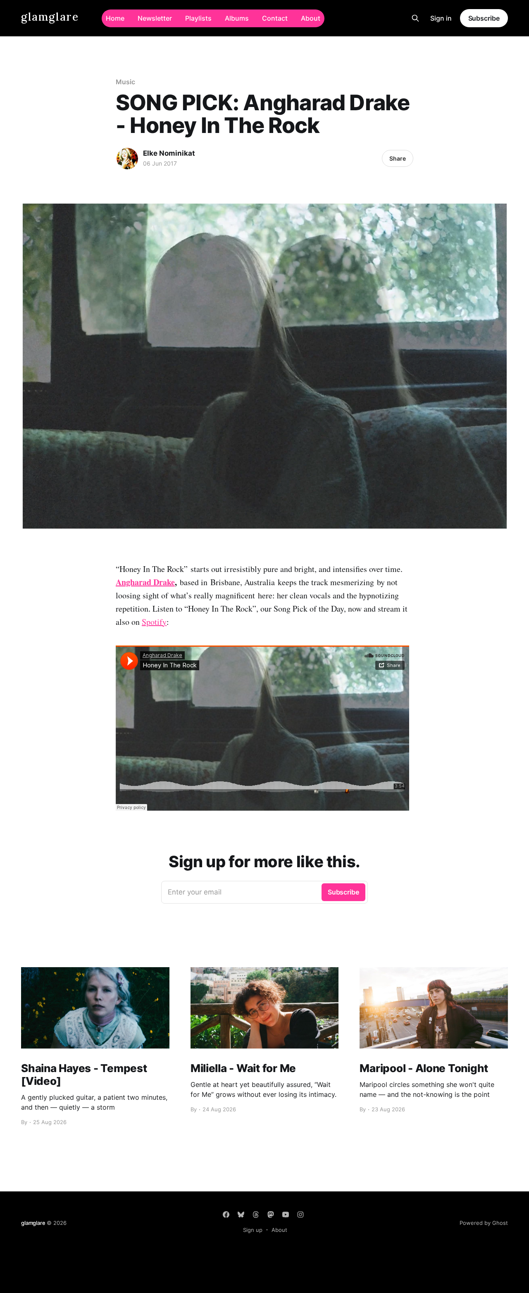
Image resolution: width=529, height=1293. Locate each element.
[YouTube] (285, 1214)
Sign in (441, 18)
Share (397, 158)
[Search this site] (415, 18)
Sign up (252, 1230)
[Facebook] (226, 1214)
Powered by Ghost (484, 1222)
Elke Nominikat (169, 153)
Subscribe (484, 18)
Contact (275, 18)
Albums (237, 18)
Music (125, 82)
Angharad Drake (145, 582)
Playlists (198, 18)
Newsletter (155, 18)
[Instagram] (300, 1214)
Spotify (154, 621)
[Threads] (256, 1214)
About (310, 18)
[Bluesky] (241, 1214)
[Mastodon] (270, 1214)
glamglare (50, 17)
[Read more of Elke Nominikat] (127, 158)
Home (115, 18)
